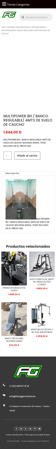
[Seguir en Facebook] (16, 429)
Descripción (12, 173)
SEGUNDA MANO (38, 27)
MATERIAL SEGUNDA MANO (18, 27)
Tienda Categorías (18, 4)
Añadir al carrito (27, 155)
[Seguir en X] (25, 429)
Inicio (3, 27)
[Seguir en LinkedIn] (30, 429)
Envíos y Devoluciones (14, 434)
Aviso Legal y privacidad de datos (37, 434)
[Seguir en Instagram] (21, 429)
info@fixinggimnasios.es (22, 396)
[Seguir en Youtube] (39, 429)
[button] (4, 4)
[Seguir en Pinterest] (35, 429)
